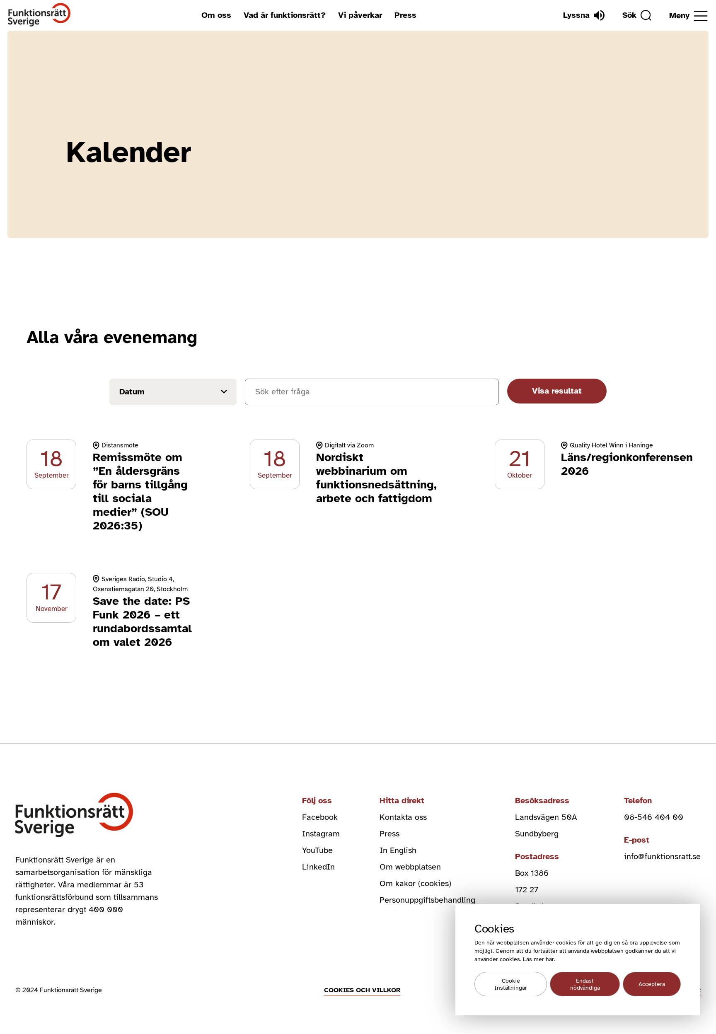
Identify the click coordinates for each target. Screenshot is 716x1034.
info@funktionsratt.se (662, 856)
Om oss (216, 15)
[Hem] (39, 15)
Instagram (321, 834)
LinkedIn (318, 867)
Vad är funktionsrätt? (285, 15)
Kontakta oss (403, 817)
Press (405, 15)
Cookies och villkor (362, 990)
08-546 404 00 (653, 817)
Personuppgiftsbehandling (427, 900)
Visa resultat (557, 391)
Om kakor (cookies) (415, 883)
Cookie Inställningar (510, 984)
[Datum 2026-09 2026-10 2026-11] (173, 393)
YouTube (317, 850)
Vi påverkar (360, 15)
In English (398, 850)
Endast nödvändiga (585, 984)
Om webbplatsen (410, 867)
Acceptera (652, 984)
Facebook (320, 817)
